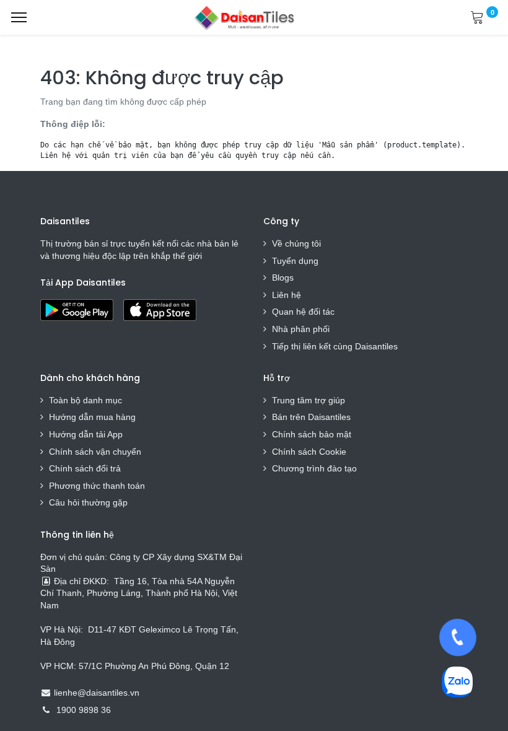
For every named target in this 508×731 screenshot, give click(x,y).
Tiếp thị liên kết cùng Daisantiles (335, 346)
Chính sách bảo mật (311, 434)
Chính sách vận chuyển (95, 452)
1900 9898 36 (83, 710)
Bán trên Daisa (301, 417)
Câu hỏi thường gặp (88, 502)
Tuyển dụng (295, 261)
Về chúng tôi (296, 243)
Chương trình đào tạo (315, 468)
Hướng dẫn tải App (86, 434)
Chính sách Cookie (309, 452)
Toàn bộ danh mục (85, 400)
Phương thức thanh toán (97, 486)
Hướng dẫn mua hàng (92, 417)
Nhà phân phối (301, 329)
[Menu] (19, 17)
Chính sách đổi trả (85, 468)
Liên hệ (286, 295)
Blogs (283, 277)
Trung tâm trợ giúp (308, 400)
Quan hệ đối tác (303, 312)
